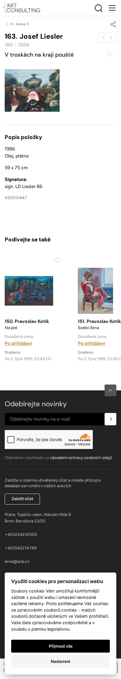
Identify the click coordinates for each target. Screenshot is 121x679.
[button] (110, 390)
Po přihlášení (18, 343)
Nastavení (60, 661)
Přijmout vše (61, 646)
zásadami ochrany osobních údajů (81, 457)
